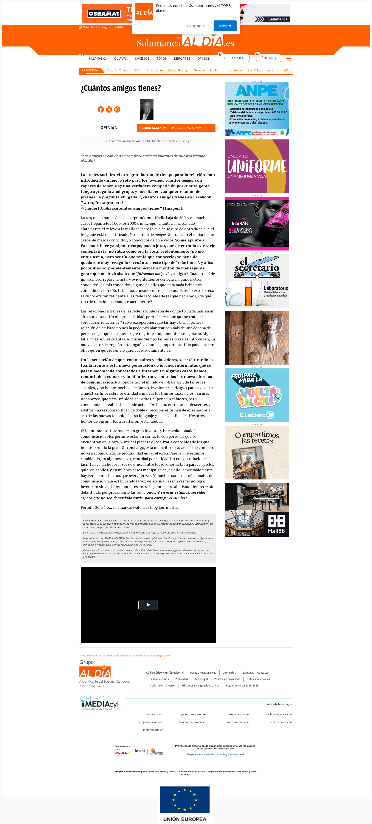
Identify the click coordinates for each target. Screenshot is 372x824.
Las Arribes (235, 70)
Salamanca (98, 58)
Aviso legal (201, 679)
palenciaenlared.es (193, 714)
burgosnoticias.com (150, 722)
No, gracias (196, 25)
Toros (162, 58)
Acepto (225, 25)
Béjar (137, 70)
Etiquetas (248, 672)
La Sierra (216, 70)
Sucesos (142, 58)
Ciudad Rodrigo (178, 70)
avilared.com (155, 714)
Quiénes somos (159, 679)
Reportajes (234, 58)
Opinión (204, 58)
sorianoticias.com (238, 722)
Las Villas (254, 70)
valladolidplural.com (279, 714)
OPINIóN (109, 127)
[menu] (289, 59)
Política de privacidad (227, 679)
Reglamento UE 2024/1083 (242, 685)
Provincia (90, 70)
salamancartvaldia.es (192, 722)
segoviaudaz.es (239, 714)
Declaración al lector (162, 685)
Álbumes (269, 58)
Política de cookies (258, 679)
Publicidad (181, 679)
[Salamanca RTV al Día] (186, 40)
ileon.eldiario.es (153, 730)
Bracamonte (155, 70)
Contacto (263, 672)
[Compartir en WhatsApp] (117, 109)
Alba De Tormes (118, 70)
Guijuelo (199, 70)
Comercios (229, 672)
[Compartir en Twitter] (108, 109)
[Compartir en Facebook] (100, 109)
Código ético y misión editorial (165, 672)
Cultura (121, 58)
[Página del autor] (146, 109)
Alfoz (287, 70)
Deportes (182, 58)
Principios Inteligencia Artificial (200, 685)
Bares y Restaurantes (203, 672)
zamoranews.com (281, 722)
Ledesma (273, 70)
